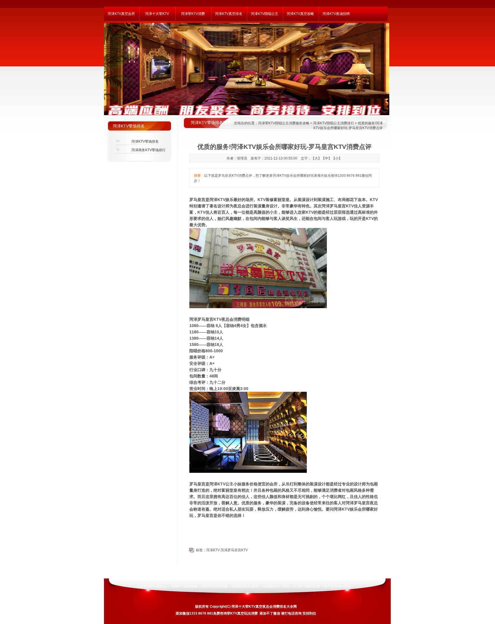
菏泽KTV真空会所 (121, 14)
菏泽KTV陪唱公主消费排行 (333, 123)
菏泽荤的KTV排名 (245, 586)
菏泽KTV (213, 550)
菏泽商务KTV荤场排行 (148, 150)
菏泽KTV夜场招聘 (336, 14)
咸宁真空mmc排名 (337, 586)
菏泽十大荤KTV (157, 14)
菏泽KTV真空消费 (214, 586)
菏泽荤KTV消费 (193, 14)
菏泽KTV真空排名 (228, 14)
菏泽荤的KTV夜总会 (151, 586)
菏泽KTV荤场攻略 (183, 586)
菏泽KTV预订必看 (306, 586)
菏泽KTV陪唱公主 (264, 14)
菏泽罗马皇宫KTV (234, 550)
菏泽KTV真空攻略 (300, 14)
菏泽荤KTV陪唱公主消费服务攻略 (283, 123)
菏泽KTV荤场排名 (145, 141)
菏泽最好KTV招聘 (275, 586)
